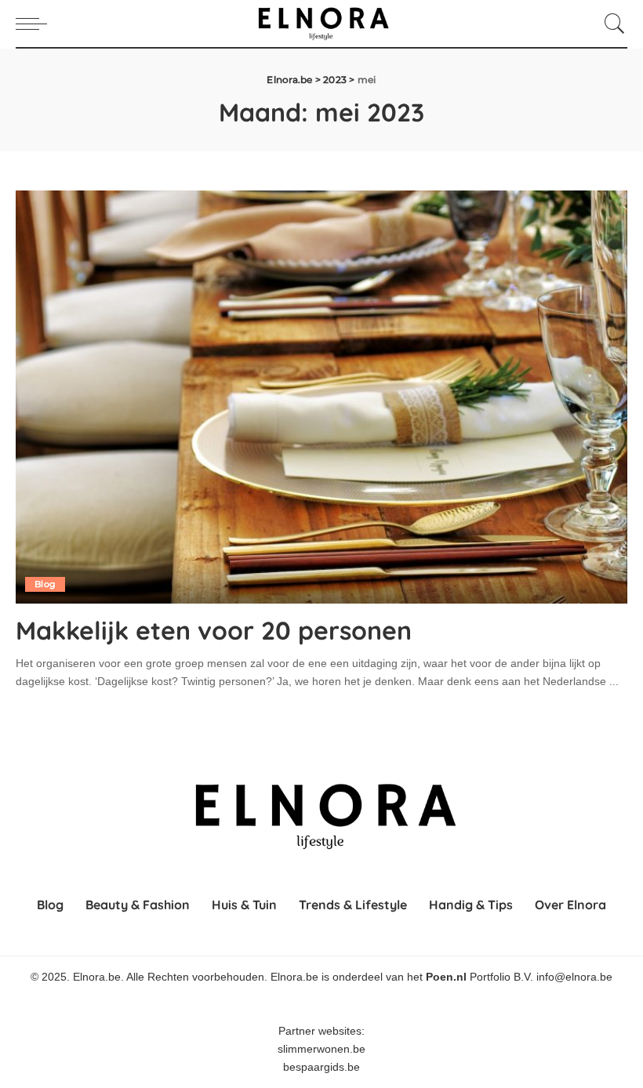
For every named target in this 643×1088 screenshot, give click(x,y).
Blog (45, 583)
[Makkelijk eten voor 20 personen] (321, 397)
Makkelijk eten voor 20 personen (214, 630)
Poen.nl (446, 977)
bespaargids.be (321, 1067)
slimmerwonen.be (321, 1049)
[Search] (610, 23)
